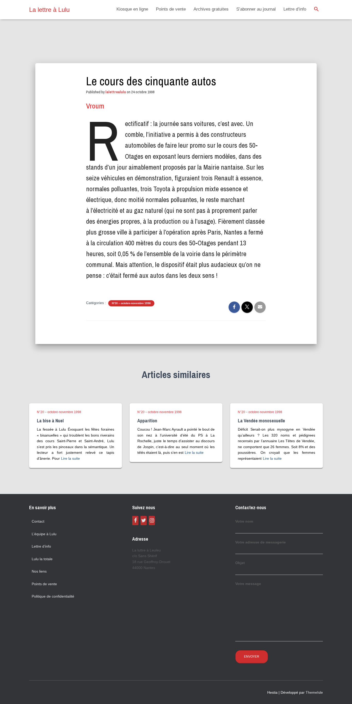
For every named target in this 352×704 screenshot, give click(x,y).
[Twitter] (143, 520)
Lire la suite (70, 458)
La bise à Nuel (50, 420)
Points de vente (171, 9)
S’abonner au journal (256, 9)
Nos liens (39, 571)
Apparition (147, 420)
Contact (38, 521)
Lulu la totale (42, 559)
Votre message (248, 584)
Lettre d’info (294, 9)
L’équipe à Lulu (44, 534)
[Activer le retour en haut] (341, 693)
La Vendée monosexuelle (261, 420)
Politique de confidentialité (53, 596)
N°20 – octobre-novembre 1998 (131, 303)
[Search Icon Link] (316, 10)
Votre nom (244, 521)
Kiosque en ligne (132, 9)
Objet (240, 563)
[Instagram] (152, 520)
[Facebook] (135, 520)
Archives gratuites (211, 9)
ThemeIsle (314, 692)
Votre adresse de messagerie (260, 542)
